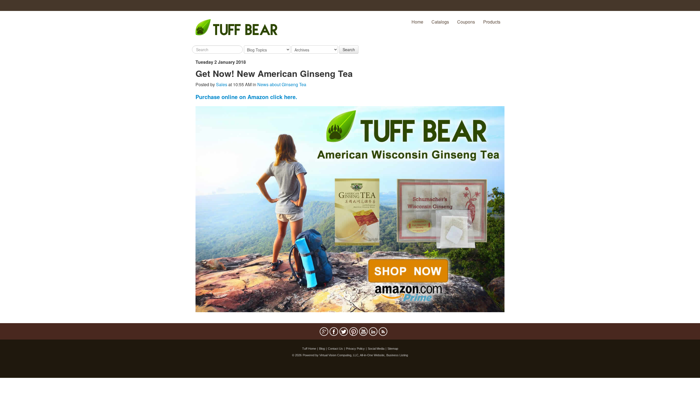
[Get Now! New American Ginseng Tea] (350, 208)
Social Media (376, 348)
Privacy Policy (355, 348)
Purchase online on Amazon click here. (246, 97)
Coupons (466, 22)
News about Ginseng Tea (281, 84)
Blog (322, 348)
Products (491, 22)
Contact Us (335, 348)
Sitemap (392, 348)
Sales (221, 84)
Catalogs (440, 22)
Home (417, 22)
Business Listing (397, 355)
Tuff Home (309, 348)
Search (349, 49)
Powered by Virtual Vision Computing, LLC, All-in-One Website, (344, 355)
